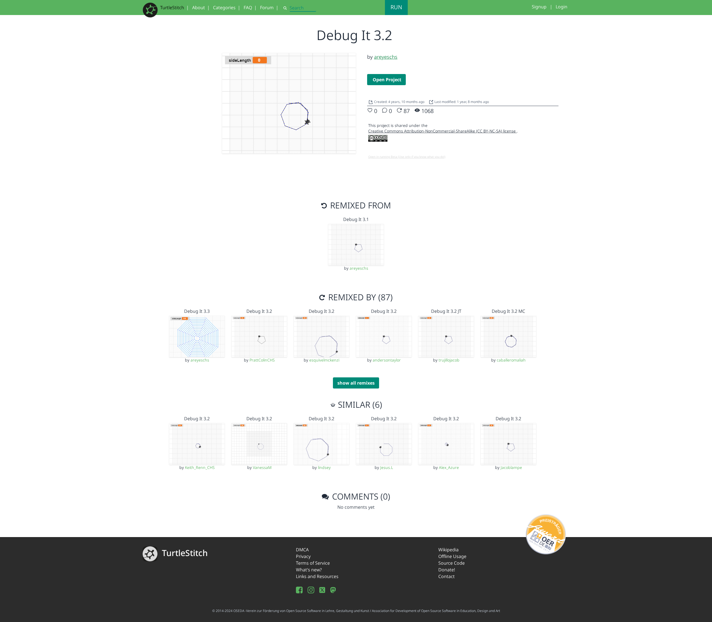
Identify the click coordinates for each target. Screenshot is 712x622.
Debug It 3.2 (259, 311)
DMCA (302, 550)
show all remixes (356, 383)
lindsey (324, 467)
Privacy (303, 556)
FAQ (248, 7)
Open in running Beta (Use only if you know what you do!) (406, 157)
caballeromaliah (511, 360)
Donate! (446, 570)
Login (561, 7)
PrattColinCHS (262, 360)
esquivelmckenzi (324, 360)
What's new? (309, 570)
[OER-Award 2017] (546, 533)
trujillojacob (449, 360)
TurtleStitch (172, 7)
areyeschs (385, 56)
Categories (224, 7)
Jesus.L (386, 467)
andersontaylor (387, 360)
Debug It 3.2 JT (446, 311)
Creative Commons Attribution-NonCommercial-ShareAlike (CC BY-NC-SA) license (442, 131)
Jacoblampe (511, 467)
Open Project (387, 80)
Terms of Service (313, 563)
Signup (539, 7)
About (198, 7)
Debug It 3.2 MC (508, 311)
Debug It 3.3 (197, 311)
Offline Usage (452, 556)
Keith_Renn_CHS (200, 467)
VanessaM (262, 467)
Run (396, 7)
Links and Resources (317, 576)
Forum (267, 7)
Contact (446, 576)
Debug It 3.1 (356, 219)
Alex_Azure (449, 467)
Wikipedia (448, 550)
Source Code (451, 563)
